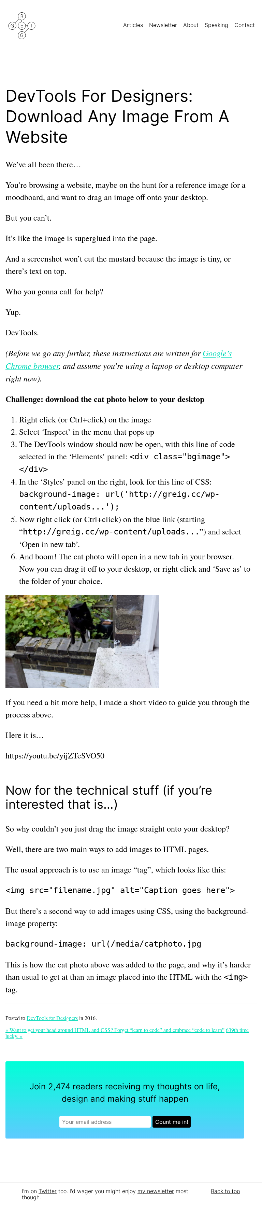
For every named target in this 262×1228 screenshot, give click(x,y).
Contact (245, 25)
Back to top (225, 1191)
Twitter (48, 1191)
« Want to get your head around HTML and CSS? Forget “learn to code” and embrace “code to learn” (114, 1029)
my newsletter (155, 1191)
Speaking (217, 25)
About (191, 25)
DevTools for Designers (52, 1017)
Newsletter (164, 25)
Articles (134, 25)
